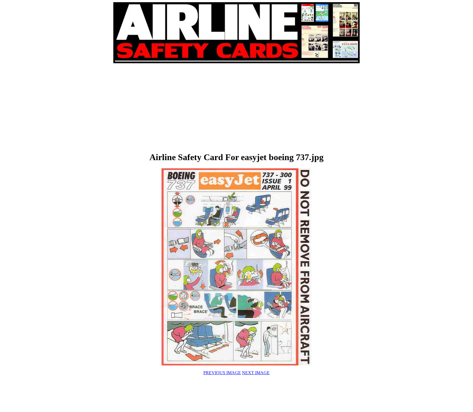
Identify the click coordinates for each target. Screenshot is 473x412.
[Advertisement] (175, 107)
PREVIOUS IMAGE (222, 372)
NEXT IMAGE (256, 372)
